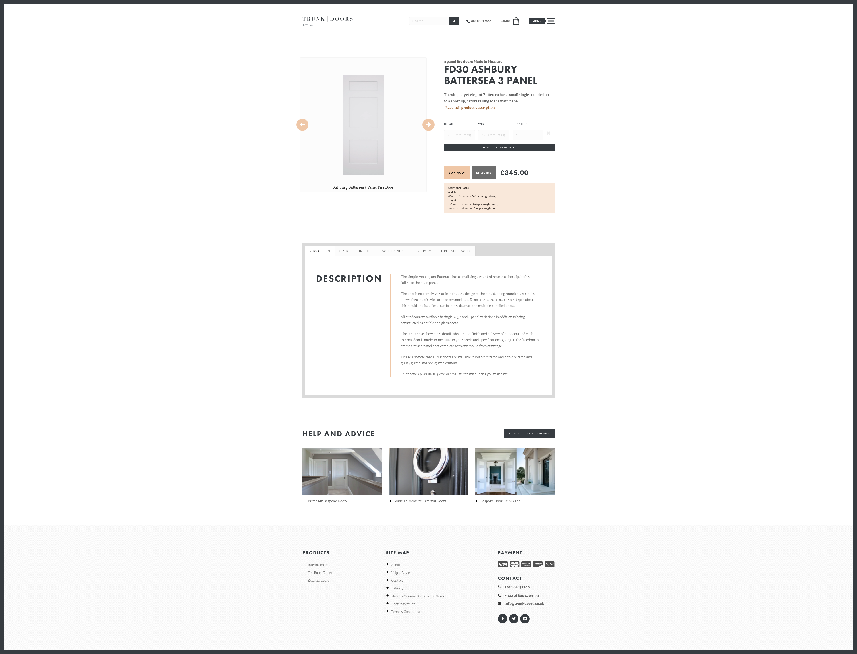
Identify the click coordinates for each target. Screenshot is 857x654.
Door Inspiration (403, 604)
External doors (318, 581)
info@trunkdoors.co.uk (524, 603)
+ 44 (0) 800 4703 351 (522, 595)
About (395, 565)
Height (449, 124)
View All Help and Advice (529, 433)
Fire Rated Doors (320, 573)
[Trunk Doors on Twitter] (513, 618)
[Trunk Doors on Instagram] (524, 618)
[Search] (454, 21)
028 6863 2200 (481, 21)
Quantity (520, 124)
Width (483, 124)
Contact (397, 581)
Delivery (397, 588)
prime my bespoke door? (327, 501)
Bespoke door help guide (500, 501)
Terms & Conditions (405, 612)
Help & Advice (401, 573)
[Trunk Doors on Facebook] (502, 618)
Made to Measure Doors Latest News (417, 596)
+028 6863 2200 (517, 587)
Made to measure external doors (420, 501)
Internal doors (318, 565)
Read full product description (470, 107)
